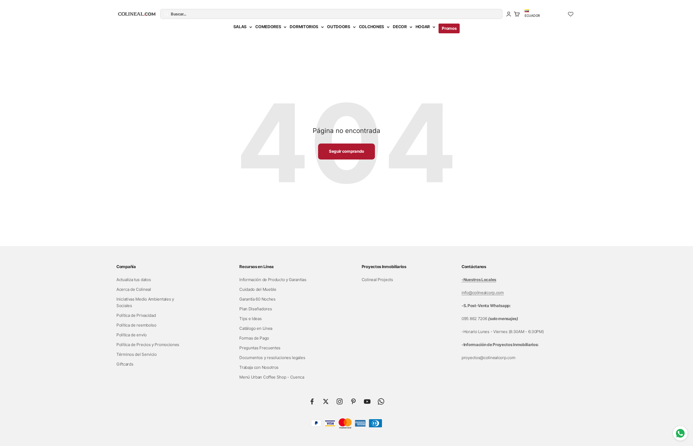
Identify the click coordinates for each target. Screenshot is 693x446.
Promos (449, 28)
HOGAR (423, 26)
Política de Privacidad (136, 315)
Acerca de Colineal (133, 289)
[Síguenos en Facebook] (312, 401)
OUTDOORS (338, 26)
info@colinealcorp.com (483, 292)
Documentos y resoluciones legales (272, 357)
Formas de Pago (254, 338)
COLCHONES (371, 26)
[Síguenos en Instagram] (339, 401)
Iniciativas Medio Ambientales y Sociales (145, 302)
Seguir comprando (346, 151)
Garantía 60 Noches (257, 299)
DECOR (400, 26)
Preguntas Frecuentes (259, 347)
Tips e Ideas (250, 318)
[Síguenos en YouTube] (367, 401)
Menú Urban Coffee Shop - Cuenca (271, 377)
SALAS (240, 26)
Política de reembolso (136, 325)
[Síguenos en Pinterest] (353, 401)
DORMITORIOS (304, 26)
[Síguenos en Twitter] (325, 401)
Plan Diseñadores (255, 308)
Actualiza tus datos (133, 279)
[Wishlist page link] (570, 14)
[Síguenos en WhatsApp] (381, 401)
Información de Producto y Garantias (272, 279)
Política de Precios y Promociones (147, 344)
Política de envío (131, 334)
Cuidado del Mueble (257, 289)
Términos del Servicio (136, 354)
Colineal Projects (377, 279)
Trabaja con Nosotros (259, 367)
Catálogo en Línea (255, 328)
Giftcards (124, 364)
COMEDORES (268, 26)
